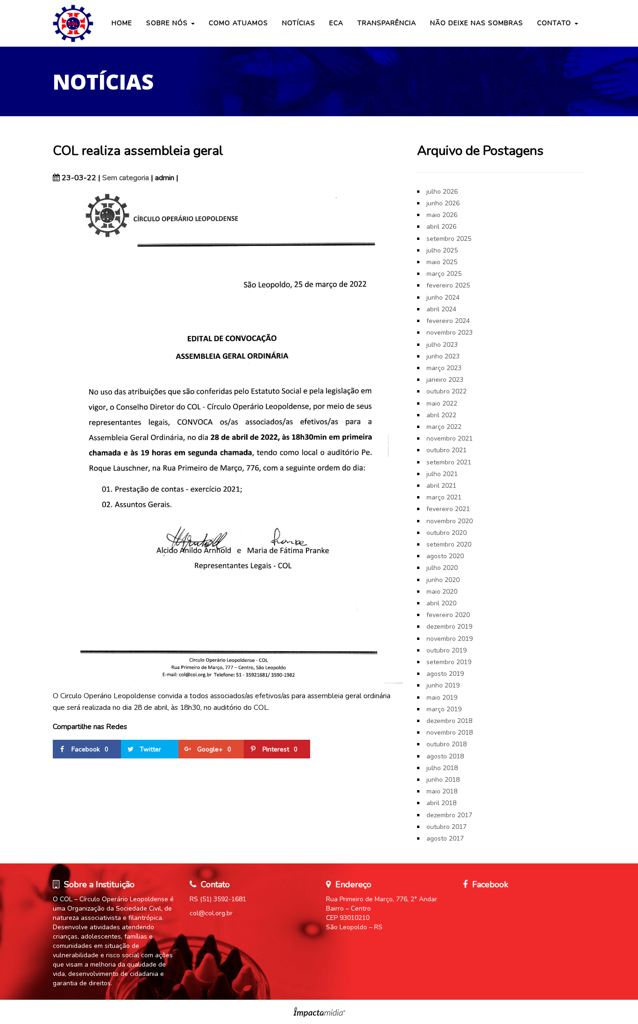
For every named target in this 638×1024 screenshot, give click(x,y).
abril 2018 (441, 803)
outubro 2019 (446, 650)
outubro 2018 (446, 744)
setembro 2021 (448, 462)
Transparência (386, 23)
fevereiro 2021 (448, 509)
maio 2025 (441, 262)
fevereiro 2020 (448, 614)
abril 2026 (441, 226)
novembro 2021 (449, 438)
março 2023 (443, 368)
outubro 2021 (446, 450)
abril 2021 (441, 485)
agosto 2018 (445, 756)
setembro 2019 (448, 662)
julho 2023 (442, 344)
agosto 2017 (445, 838)
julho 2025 (442, 250)
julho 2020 (442, 567)
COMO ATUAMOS (238, 23)
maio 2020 (441, 591)
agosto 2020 (445, 556)
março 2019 (443, 709)
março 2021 (443, 497)
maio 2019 (441, 697)
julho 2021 (442, 474)
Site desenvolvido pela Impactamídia (319, 1012)
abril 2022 (441, 415)
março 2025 (443, 273)
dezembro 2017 (449, 815)
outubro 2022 (446, 391)
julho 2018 (442, 768)
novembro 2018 (449, 732)
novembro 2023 (449, 332)
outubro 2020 (446, 532)
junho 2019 (443, 685)
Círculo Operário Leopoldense (74, 23)
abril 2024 (441, 309)
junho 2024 (443, 297)
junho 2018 (443, 779)
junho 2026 (443, 203)
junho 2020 (443, 579)
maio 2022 (441, 403)
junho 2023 (443, 356)
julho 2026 (442, 191)
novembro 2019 (449, 638)
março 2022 (443, 426)
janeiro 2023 (444, 379)
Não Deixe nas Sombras (476, 23)
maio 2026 (441, 214)
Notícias (298, 23)
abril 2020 (441, 603)
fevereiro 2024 (448, 320)
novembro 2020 (449, 521)
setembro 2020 (448, 544)
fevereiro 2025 (448, 285)
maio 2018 (441, 791)
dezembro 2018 (449, 720)
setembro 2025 (448, 238)
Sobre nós (168, 23)
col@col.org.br (211, 913)
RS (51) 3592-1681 (218, 899)
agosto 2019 (445, 673)
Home (122, 23)
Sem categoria (125, 178)
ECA (336, 23)
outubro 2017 (446, 826)
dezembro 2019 (449, 626)
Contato (555, 23)
